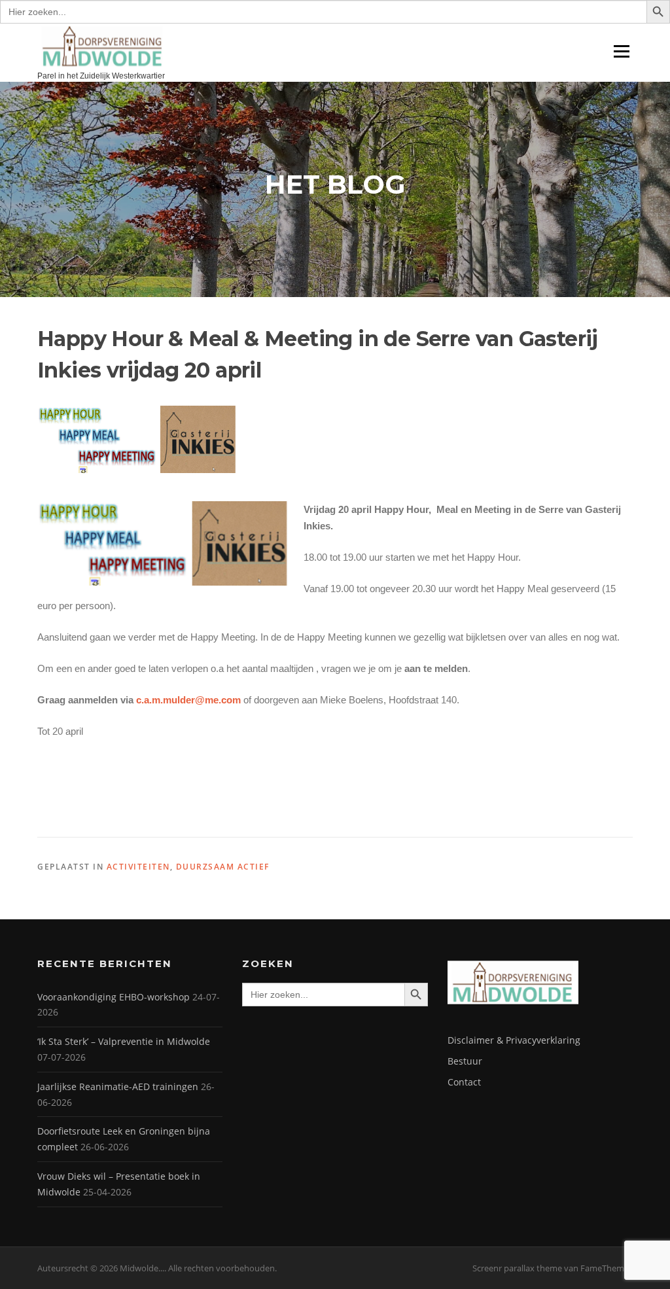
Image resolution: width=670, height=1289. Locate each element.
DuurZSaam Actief (223, 866)
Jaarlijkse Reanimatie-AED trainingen (117, 1086)
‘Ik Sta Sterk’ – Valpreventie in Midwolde (123, 1041)
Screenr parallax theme (517, 1268)
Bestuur (465, 1061)
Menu (621, 51)
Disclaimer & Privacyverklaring (514, 1040)
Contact (464, 1082)
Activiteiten (138, 866)
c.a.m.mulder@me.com (188, 699)
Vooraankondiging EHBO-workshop (113, 997)
